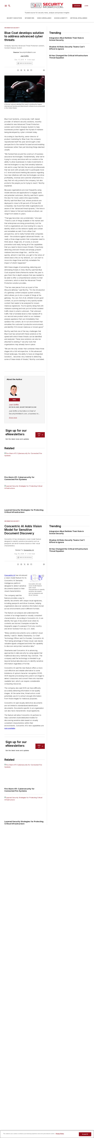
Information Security (11, 27)
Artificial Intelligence (78, 18)
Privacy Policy (60, 1133)
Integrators (29, 18)
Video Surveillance (44, 18)
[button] (5, 5)
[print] (44, 70)
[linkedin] (21, 70)
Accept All (85, 1134)
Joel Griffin (25, 56)
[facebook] (18, 70)
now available (9, 728)
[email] (31, 70)
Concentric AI (29, 550)
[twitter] (25, 70)
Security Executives (14, 18)
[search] (9, 5)
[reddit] (28, 70)
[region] (47, 1134)
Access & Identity (60, 18)
